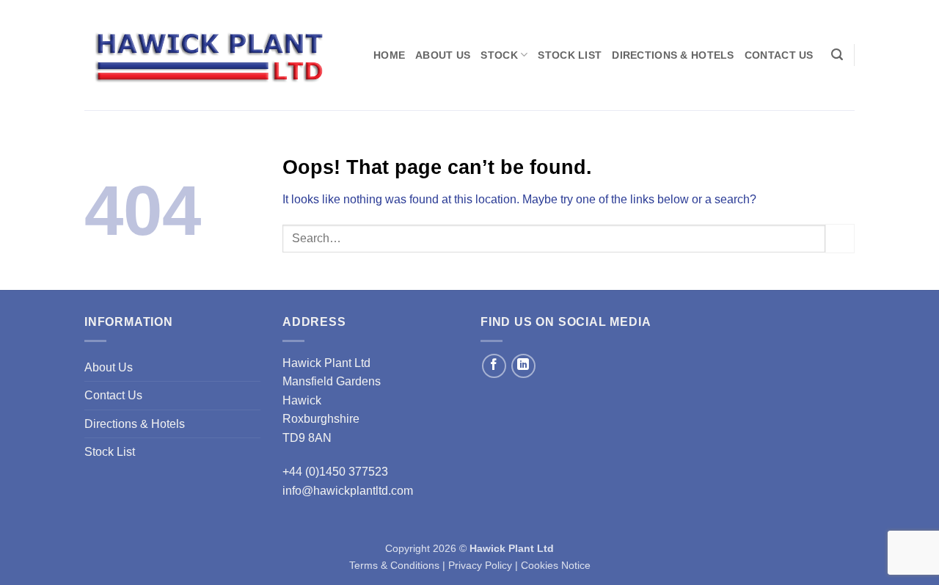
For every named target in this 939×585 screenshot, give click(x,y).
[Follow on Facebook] (494, 366)
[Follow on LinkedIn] (523, 366)
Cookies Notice (556, 565)
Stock (499, 55)
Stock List (570, 55)
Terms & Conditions (394, 565)
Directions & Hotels (673, 55)
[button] (837, 54)
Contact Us (779, 55)
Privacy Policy (480, 565)
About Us (442, 55)
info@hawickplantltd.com (347, 490)
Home (389, 55)
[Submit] (840, 238)
